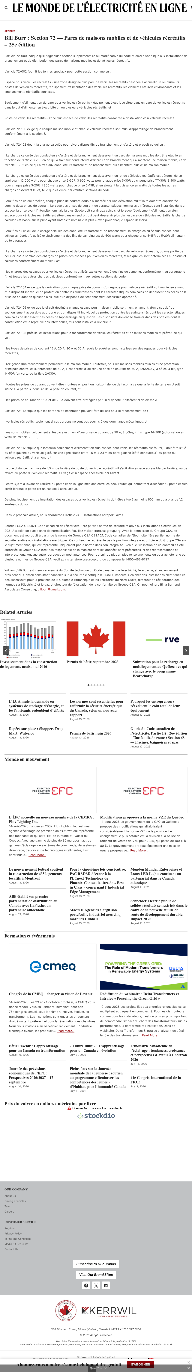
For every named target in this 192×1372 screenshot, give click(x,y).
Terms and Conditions (17, 1238)
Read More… (37, 855)
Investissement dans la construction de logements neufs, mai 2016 (28, 664)
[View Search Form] (6, 7)
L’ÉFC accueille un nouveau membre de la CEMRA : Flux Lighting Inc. (51, 819)
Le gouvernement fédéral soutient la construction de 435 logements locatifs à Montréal (36, 874)
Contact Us (11, 1249)
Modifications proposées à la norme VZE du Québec (142, 817)
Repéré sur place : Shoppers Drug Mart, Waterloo (36, 730)
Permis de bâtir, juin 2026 (90, 733)
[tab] (88, 685)
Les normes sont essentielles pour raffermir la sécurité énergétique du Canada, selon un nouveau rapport (97, 708)
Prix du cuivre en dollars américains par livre (50, 1103)
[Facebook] (86, 1285)
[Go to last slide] (6, 650)
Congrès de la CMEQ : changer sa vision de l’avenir (50, 994)
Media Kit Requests (16, 1244)
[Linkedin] (106, 1285)
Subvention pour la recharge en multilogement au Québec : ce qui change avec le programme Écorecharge (160, 669)
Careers (9, 1211)
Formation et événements (29, 935)
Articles (9, 31)
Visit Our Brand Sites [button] (96, 1275)
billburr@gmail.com (51, 589)
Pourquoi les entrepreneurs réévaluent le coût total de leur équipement (155, 706)
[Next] (186, 650)
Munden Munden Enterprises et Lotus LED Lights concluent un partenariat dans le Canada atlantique (156, 876)
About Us (10, 1195)
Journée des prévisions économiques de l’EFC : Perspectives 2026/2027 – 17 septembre (31, 1075)
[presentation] (29, 639)
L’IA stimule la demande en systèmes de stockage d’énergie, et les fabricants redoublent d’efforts (36, 706)
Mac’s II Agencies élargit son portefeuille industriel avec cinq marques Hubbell (95, 914)
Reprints (9, 1228)
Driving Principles (15, 1201)
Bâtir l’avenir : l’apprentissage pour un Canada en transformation (37, 1048)
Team (7, 1206)
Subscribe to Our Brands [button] (96, 1264)
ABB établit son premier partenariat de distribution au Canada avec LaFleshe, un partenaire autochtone (33, 903)
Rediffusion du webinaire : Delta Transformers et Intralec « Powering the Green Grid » (139, 996)
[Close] (188, 1362)
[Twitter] (96, 1285)
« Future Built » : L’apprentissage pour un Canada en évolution (97, 1048)
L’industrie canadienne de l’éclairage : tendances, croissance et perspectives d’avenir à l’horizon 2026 (158, 1053)
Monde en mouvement (26, 759)
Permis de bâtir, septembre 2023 (92, 661)
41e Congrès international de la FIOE (155, 1079)
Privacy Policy (13, 1233)
